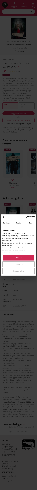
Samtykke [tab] (6, 223)
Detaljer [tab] (18, 223)
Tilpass (17, 264)
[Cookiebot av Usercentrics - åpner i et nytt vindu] (26, 217)
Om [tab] (30, 223)
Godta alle (18, 257)
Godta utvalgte (18, 271)
